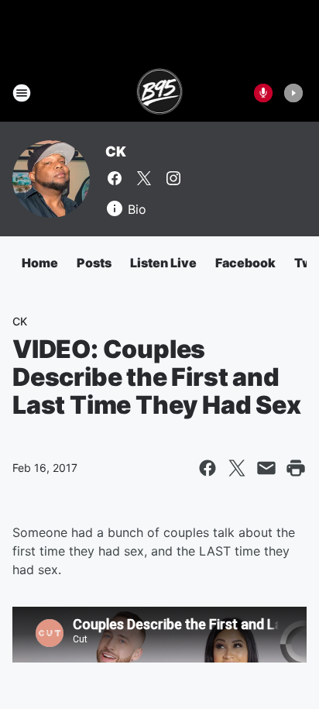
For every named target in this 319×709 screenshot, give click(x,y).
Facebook (245, 262)
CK (115, 151)
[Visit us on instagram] (173, 178)
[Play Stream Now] (293, 93)
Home (40, 262)
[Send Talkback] (263, 93)
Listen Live (163, 262)
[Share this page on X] (237, 468)
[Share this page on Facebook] (207, 468)
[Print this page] (296, 468)
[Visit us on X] (144, 178)
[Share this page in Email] (266, 468)
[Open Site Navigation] (21, 93)
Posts (94, 262)
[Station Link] (160, 93)
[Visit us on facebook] (114, 178)
